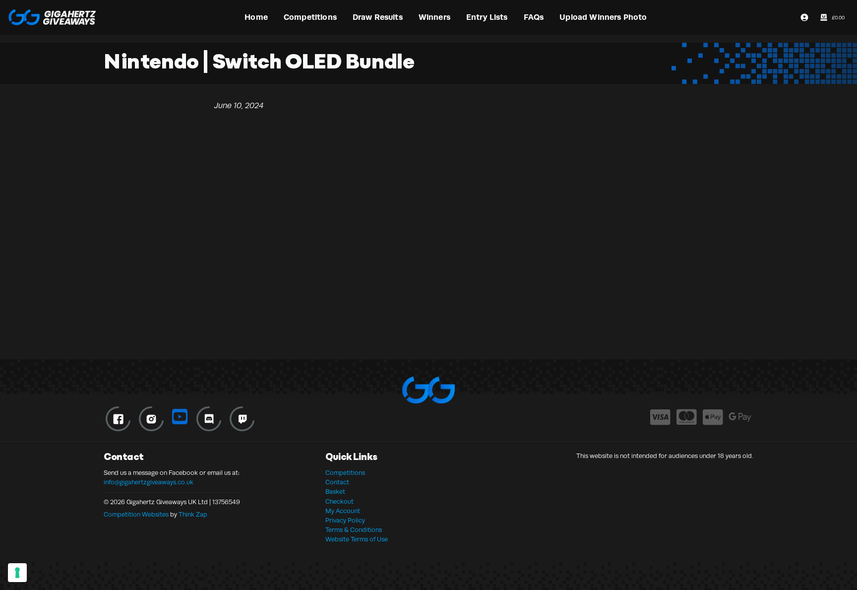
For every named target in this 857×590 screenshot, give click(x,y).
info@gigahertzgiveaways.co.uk (148, 482)
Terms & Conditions (353, 529)
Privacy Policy (345, 520)
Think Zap (193, 514)
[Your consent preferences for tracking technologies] (17, 572)
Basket (335, 491)
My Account (342, 511)
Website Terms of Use (356, 539)
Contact (337, 482)
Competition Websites (136, 514)
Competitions (345, 472)
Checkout (339, 501)
